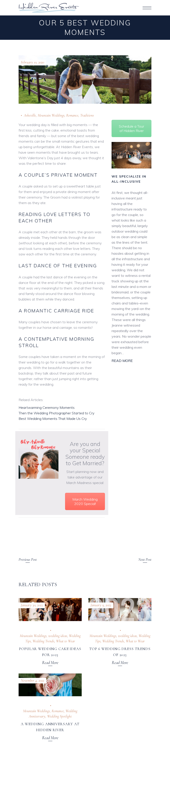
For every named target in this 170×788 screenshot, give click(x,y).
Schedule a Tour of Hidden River (131, 128)
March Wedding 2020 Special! (85, 501)
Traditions (87, 115)
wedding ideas (57, 635)
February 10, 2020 (32, 62)
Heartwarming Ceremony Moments (47, 407)
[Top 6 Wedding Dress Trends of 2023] (119, 609)
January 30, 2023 (32, 605)
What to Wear (65, 641)
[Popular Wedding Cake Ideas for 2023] (50, 609)
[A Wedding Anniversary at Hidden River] (50, 684)
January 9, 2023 (101, 605)
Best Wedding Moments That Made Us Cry (53, 418)
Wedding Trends (43, 641)
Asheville (30, 115)
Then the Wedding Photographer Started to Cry (56, 413)
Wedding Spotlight (59, 716)
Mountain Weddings (51, 115)
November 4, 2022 (32, 680)
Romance (72, 115)
